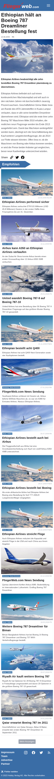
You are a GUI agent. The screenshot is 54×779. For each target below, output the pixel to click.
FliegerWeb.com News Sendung (17, 360)
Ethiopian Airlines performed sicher (18, 171)
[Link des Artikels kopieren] (11, 157)
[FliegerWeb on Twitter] (41, 758)
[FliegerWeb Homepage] (21, 5)
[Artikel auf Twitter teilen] (17, 157)
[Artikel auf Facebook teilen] (22, 157)
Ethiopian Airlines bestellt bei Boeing (19, 457)
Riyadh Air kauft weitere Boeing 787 (18, 645)
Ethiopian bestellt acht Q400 (15, 317)
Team (4, 756)
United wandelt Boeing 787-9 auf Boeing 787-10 (24, 267)
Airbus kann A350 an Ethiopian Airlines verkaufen (25, 217)
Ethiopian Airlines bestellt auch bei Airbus (21, 407)
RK (13, 37)
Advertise (6, 760)
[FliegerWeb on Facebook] (33, 758)
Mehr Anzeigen (27, 741)
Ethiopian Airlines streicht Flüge (16, 503)
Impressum (7, 752)
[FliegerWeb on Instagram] (26, 758)
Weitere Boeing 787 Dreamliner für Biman (21, 595)
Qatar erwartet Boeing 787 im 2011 (18, 691)
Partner (5, 764)
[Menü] (48, 5)
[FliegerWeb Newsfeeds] (49, 752)
